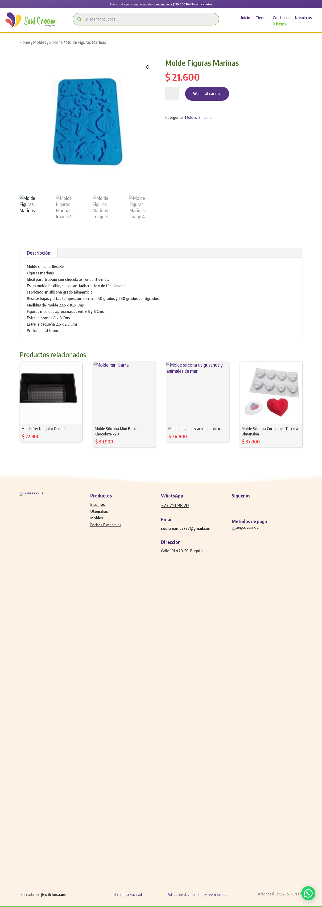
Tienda (262, 18)
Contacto (281, 18)
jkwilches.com (53, 894)
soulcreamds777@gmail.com (186, 528)
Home (25, 42)
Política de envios (199, 4)
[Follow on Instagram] (245, 505)
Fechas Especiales (105, 524)
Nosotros (303, 18)
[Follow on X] (254, 505)
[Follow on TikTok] (264, 505)
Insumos (97, 504)
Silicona (56, 42)
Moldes (39, 42)
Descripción (38, 253)
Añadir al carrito (207, 93)
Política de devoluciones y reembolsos (196, 894)
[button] (148, 67)
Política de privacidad (125, 894)
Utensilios (99, 511)
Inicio (245, 18)
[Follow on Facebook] (235, 505)
